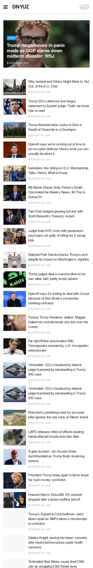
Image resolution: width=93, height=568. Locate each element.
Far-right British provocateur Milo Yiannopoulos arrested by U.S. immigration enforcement (58, 345)
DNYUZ (20, 6)
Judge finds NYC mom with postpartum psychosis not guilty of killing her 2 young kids (56, 235)
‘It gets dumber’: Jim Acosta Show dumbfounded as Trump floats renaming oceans (56, 456)
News (11, 38)
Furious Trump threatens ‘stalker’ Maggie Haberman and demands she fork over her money (58, 322)
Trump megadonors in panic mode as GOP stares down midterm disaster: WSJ (36, 50)
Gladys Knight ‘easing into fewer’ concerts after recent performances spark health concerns (57, 542)
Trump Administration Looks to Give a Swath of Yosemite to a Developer (54, 127)
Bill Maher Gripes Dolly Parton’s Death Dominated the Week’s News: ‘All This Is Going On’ (56, 192)
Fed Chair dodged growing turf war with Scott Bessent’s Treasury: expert (55, 213)
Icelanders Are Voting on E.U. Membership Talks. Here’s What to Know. (58, 170)
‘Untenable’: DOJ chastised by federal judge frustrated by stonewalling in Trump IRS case (57, 369)
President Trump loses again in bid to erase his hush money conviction (58, 477)
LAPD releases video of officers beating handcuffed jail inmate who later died (56, 434)
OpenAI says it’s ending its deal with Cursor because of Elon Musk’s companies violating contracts (58, 298)
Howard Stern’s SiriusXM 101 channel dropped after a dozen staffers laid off (55, 497)
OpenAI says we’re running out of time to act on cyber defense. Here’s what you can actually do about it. (58, 149)
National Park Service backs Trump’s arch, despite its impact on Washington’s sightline (58, 256)
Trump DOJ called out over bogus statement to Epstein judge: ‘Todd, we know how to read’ (58, 105)
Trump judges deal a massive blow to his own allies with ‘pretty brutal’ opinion (56, 276)
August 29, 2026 (19, 62)
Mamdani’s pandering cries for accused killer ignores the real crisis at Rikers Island (58, 414)
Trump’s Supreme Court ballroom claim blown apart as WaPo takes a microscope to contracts (57, 518)
